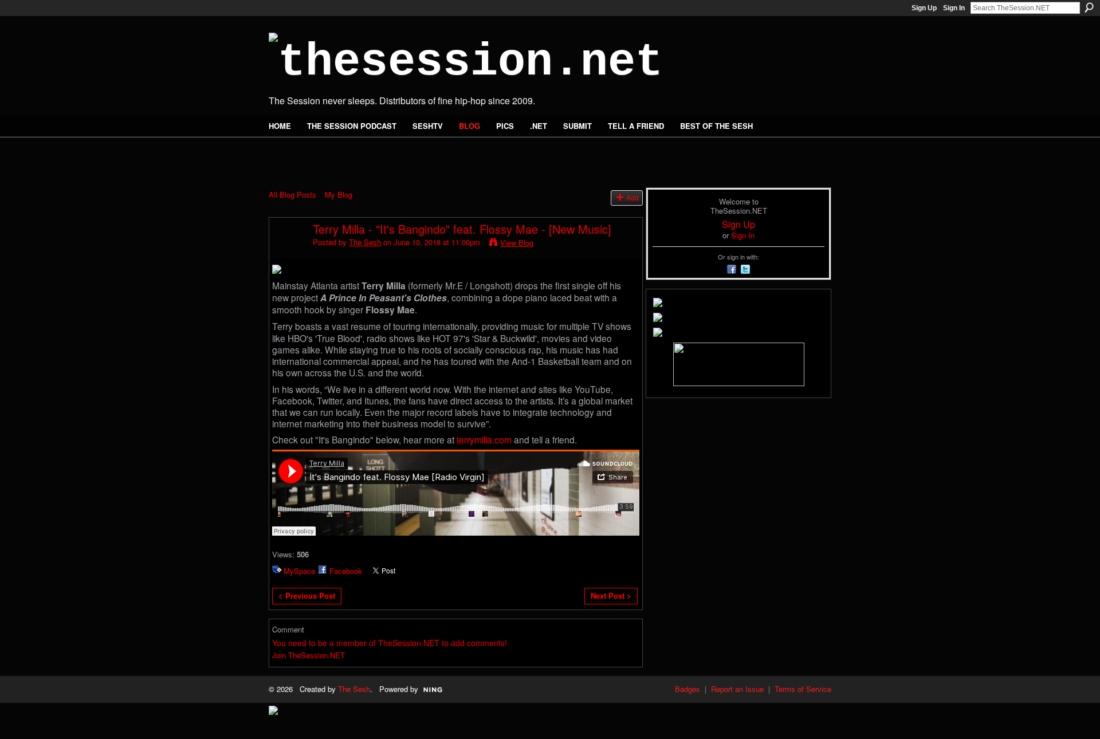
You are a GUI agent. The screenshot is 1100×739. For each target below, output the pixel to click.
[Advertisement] (403, 156)
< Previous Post (306, 595)
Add (632, 197)
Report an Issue (737, 688)
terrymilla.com (484, 439)
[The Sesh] (287, 253)
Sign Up (924, 8)
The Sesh (365, 242)
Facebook (345, 570)
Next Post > (611, 595)
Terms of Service (803, 688)
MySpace (299, 570)
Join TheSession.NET (308, 655)
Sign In (954, 8)
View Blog (516, 242)
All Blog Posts (292, 194)
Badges (687, 688)
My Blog (338, 194)
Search (1089, 7)
